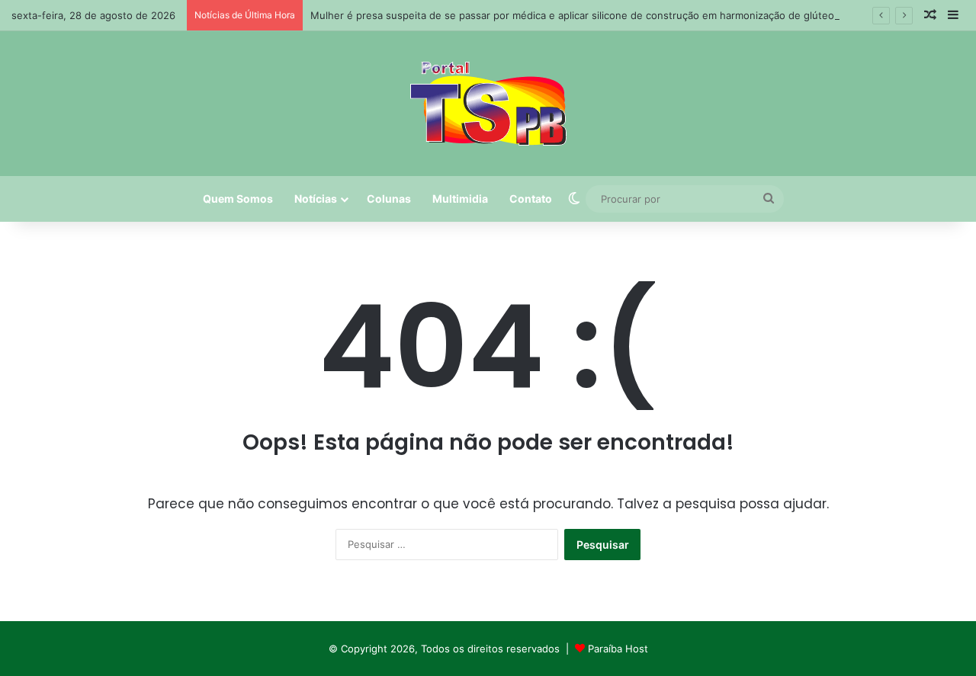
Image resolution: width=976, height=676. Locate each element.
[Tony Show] (488, 104)
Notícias (315, 198)
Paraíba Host (618, 648)
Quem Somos (238, 198)
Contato (530, 198)
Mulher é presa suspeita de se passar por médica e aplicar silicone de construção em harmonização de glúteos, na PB (591, 15)
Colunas (389, 198)
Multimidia (460, 198)
